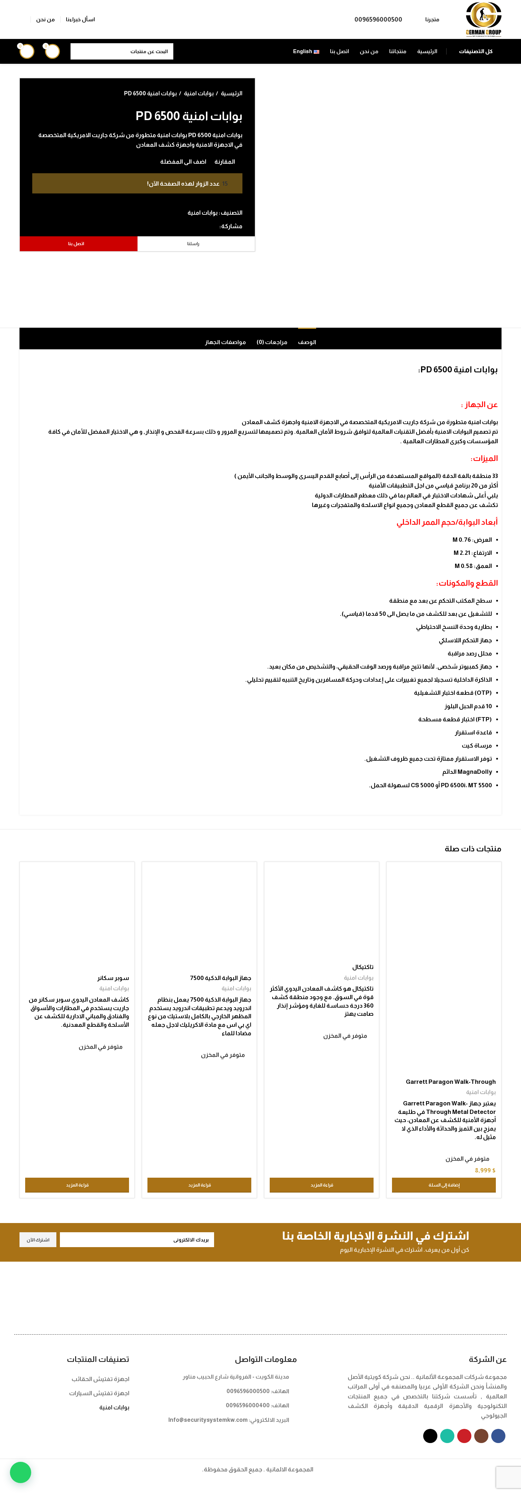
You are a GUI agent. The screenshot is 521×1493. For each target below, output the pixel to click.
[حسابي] (22, 19)
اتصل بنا (76, 243)
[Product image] (444, 1022)
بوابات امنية (198, 93)
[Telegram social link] (181, 226)
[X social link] (205, 226)
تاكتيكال (363, 967)
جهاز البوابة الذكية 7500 (220, 978)
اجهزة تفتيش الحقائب (100, 1379)
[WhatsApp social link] (447, 1436)
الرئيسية (231, 93)
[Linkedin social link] (189, 226)
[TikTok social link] (430, 1436)
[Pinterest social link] (197, 226)
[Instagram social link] (481, 1436)
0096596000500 (378, 19)
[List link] (218, 1376)
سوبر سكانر (113, 978)
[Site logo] (484, 19)
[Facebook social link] (213, 226)
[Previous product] (50, 93)
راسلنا (193, 243)
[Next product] (35, 93)
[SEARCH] (79, 51)
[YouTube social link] (464, 1436)
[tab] (307, 338)
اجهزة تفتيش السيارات (99, 1393)
